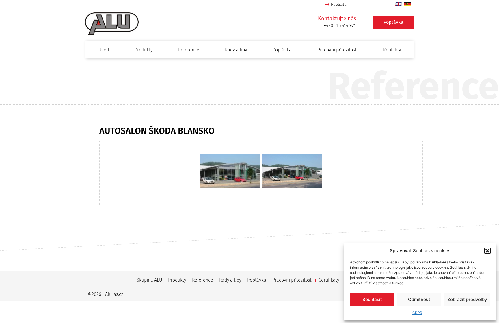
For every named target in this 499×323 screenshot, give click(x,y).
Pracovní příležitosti (337, 50)
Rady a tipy (236, 50)
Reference (188, 50)
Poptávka (282, 50)
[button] (487, 251)
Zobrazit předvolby (467, 299)
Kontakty (392, 50)
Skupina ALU (149, 280)
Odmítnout (419, 299)
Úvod (103, 50)
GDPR (417, 313)
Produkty (143, 50)
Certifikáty (329, 280)
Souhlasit (372, 299)
